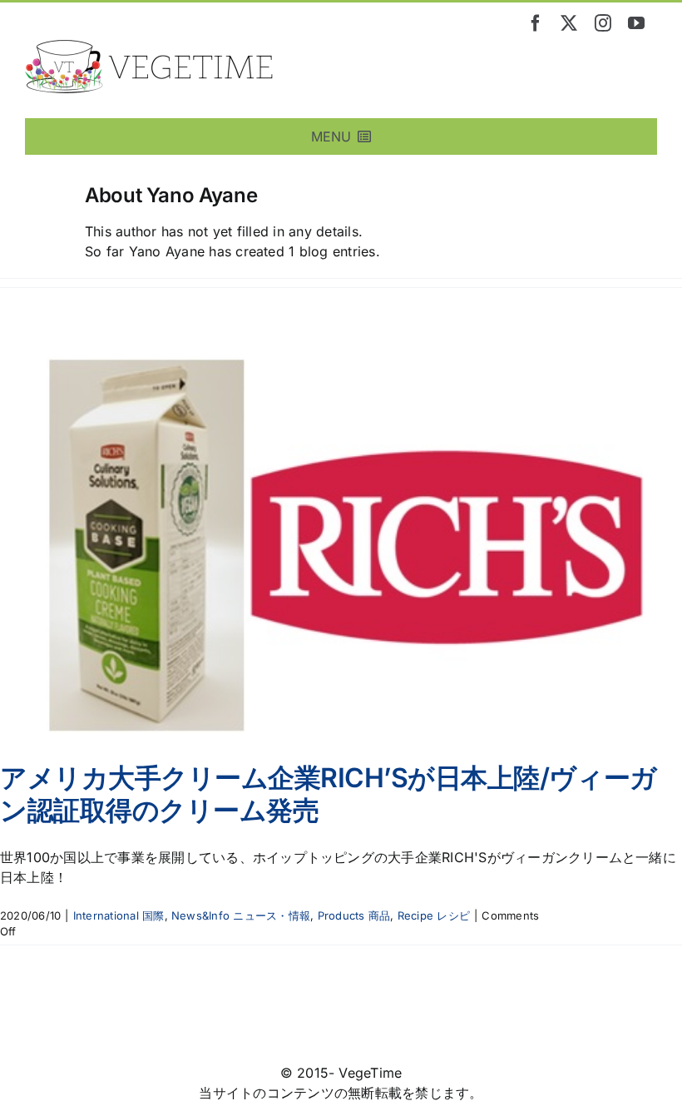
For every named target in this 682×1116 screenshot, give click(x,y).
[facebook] (535, 23)
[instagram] (603, 23)
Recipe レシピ (434, 915)
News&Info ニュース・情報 (240, 915)
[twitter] (569, 23)
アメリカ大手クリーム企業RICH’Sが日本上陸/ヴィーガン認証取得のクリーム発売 (328, 793)
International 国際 (119, 915)
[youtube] (636, 23)
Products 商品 (354, 915)
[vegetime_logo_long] (149, 46)
